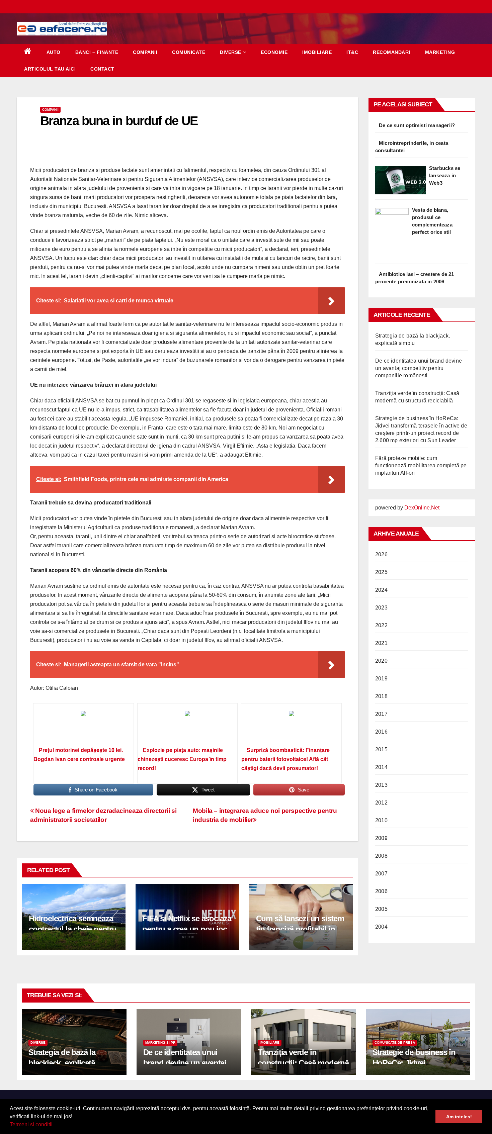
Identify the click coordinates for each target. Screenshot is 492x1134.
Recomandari (391, 52)
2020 (381, 661)
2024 (381, 590)
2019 (381, 678)
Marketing (440, 52)
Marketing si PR (160, 1042)
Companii (145, 52)
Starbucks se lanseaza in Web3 (444, 175)
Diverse (230, 52)
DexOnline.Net (421, 507)
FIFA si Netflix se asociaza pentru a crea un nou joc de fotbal (186, 929)
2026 (381, 554)
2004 (381, 927)
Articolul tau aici (50, 69)
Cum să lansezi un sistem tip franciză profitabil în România (300, 929)
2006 (381, 891)
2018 (381, 696)
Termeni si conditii (31, 1124)
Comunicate (188, 52)
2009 (381, 838)
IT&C (352, 52)
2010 (381, 820)
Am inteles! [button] (459, 1116)
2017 (381, 714)
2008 (381, 856)
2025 (381, 572)
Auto (54, 52)
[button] (55, 1125)
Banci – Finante (96, 52)
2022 (381, 625)
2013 (381, 785)
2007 (381, 873)
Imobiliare (317, 52)
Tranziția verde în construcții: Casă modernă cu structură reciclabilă (303, 1062)
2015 (381, 749)
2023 (381, 607)
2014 (381, 767)
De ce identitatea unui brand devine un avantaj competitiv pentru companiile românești (418, 368)
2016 (381, 732)
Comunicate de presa (395, 1042)
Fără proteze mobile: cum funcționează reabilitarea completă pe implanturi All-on (421, 465)
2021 (381, 643)
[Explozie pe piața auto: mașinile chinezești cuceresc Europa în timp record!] (188, 727)
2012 (381, 803)
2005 (381, 909)
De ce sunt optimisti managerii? (417, 125)
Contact (102, 69)
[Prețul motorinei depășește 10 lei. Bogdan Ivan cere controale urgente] (83, 727)
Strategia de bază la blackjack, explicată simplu (61, 1062)
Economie (274, 52)
